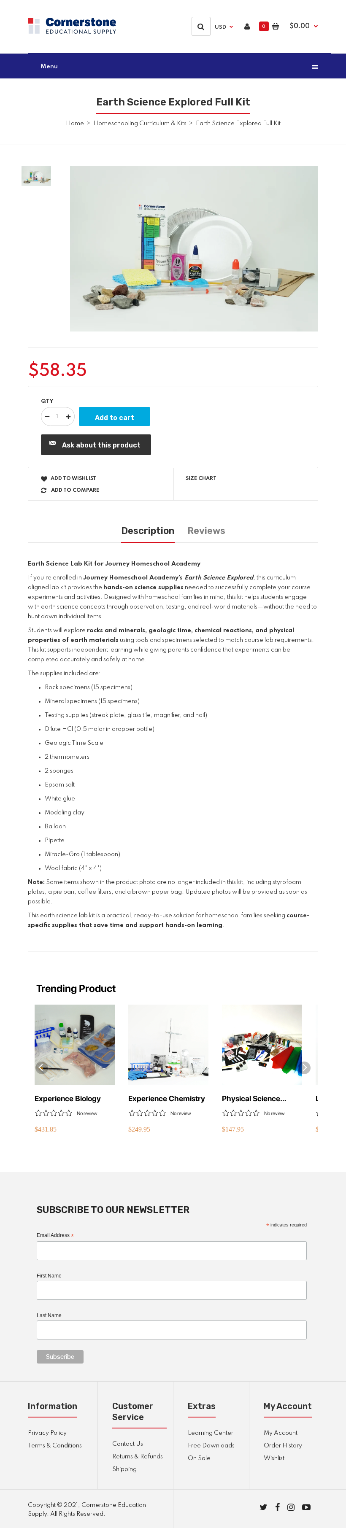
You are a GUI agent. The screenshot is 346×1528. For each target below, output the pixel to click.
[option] (194, 248)
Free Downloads (211, 1446)
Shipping (124, 1469)
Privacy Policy (47, 1433)
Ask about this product (101, 445)
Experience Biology (68, 1098)
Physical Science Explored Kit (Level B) (259, 1099)
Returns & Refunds (137, 1457)
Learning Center (210, 1433)
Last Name (49, 1315)
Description (148, 530)
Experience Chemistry (166, 1098)
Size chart (201, 478)
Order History (283, 1446)
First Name (49, 1276)
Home (75, 124)
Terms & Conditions (55, 1446)
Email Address (55, 1235)
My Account (280, 1433)
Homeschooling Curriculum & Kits (140, 124)
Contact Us (127, 1444)
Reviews (206, 530)
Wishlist (274, 1458)
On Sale (199, 1458)
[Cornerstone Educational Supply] (72, 32)
